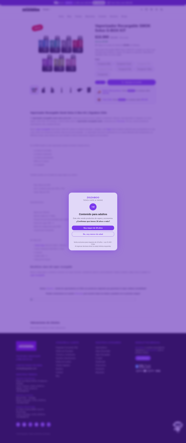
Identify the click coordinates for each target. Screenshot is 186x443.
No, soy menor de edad (93, 234)
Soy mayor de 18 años (93, 228)
